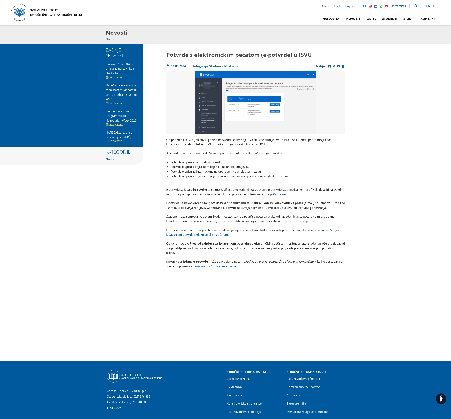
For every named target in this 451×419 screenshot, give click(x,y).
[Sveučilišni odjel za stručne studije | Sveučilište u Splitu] (48, 12)
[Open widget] (441, 398)
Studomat (281, 194)
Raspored (350, 6)
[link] (414, 6)
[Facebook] (329, 66)
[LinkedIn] (338, 66)
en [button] (428, 6)
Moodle (336, 6)
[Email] (343, 66)
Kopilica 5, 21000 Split (132, 391)
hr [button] (433, 6)
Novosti (353, 19)
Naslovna (330, 19)
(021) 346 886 (141, 396)
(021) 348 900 (138, 402)
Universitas (398, 6)
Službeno (216, 66)
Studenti (389, 19)
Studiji (409, 19)
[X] (334, 66)
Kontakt (428, 19)
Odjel (371, 19)
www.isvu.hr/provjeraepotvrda (214, 266)
